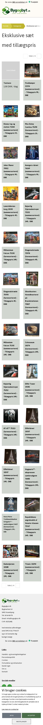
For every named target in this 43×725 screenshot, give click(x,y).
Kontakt (5, 671)
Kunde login (6, 666)
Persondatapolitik (8, 657)
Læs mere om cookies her (10, 709)
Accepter (31, 715)
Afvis (11, 715)
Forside (5, 26)
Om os (4, 668)
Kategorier (17, 26)
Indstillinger (21, 721)
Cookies (5, 660)
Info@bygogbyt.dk (13, 618)
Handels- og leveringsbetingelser (14, 654)
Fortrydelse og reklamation (12, 663)
